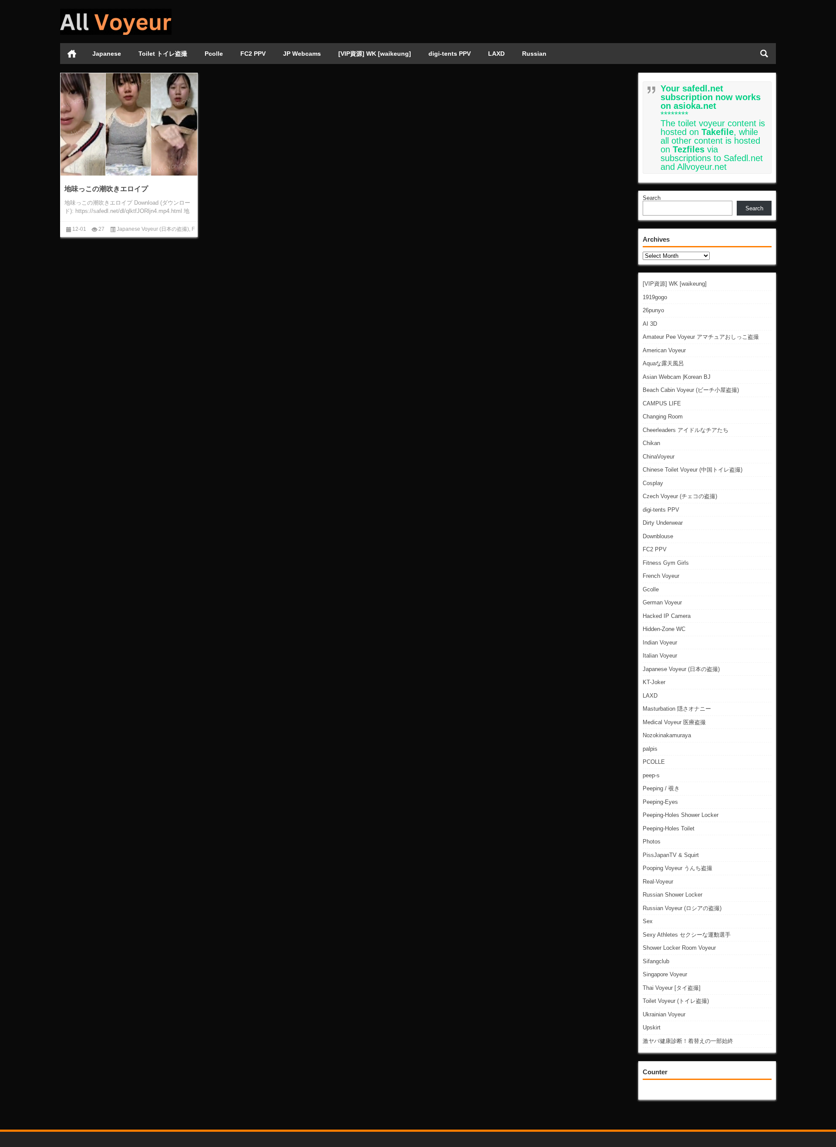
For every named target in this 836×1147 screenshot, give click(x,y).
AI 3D (650, 323)
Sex (648, 921)
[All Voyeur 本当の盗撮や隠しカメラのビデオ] (116, 11)
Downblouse (658, 536)
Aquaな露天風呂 (663, 363)
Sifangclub (656, 961)
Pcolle (214, 53)
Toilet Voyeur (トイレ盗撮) (676, 1001)
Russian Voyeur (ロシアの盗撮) (682, 908)
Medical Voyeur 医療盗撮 (674, 722)
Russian (534, 53)
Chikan (651, 443)
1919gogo (655, 297)
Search (652, 198)
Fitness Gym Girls (666, 563)
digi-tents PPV (449, 53)
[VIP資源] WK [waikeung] (374, 53)
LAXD (496, 53)
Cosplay (653, 483)
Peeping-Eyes (660, 802)
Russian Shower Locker (672, 894)
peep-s (651, 775)
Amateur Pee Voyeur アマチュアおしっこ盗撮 (701, 337)
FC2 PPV (253, 53)
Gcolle (651, 589)
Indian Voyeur (660, 642)
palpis (650, 749)
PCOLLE (654, 762)
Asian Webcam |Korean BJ (677, 377)
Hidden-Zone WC (664, 629)
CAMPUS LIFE (662, 403)
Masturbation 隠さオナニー (677, 708)
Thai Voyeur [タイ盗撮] (672, 988)
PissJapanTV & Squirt (671, 855)
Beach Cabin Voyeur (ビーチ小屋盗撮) (691, 390)
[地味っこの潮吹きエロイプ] (129, 124)
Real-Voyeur (658, 881)
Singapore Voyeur (665, 974)
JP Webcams (302, 53)
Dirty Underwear (663, 523)
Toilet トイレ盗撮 (162, 53)
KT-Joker (654, 682)
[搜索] (764, 53)
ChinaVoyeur (658, 456)
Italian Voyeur (660, 655)
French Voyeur (661, 576)
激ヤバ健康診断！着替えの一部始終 (688, 1041)
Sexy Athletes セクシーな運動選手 (687, 934)
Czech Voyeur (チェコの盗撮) (680, 496)
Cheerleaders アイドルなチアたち (685, 430)
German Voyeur (662, 602)
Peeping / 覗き (661, 788)
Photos (652, 841)
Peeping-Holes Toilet (668, 828)
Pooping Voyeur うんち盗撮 (677, 868)
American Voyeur (664, 350)
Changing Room (663, 416)
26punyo (653, 310)
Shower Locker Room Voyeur (679, 948)
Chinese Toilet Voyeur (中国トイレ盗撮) (692, 469)
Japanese (106, 53)
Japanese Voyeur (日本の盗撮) (681, 669)
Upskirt (652, 1027)
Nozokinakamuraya (667, 735)
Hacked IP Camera (667, 616)
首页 (72, 53)
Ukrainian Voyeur (664, 1014)
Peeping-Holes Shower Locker (680, 815)
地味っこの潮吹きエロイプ (106, 188)
